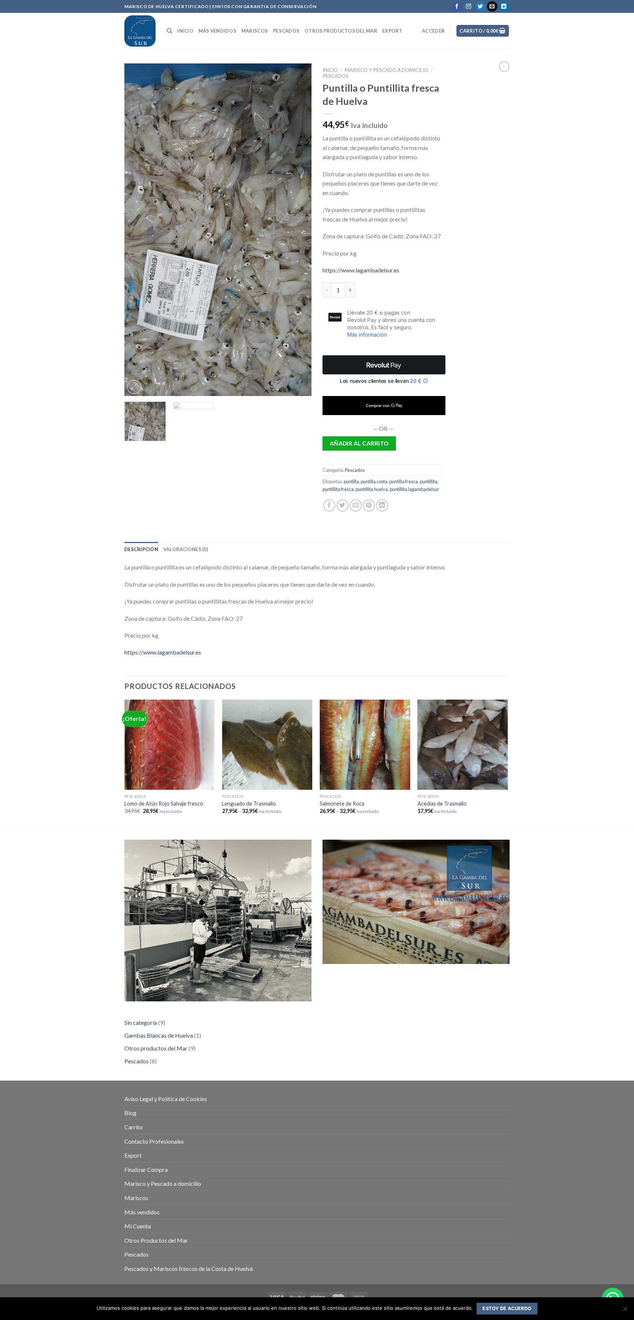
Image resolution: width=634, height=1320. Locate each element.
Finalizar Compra (146, 1169)
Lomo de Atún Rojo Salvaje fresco (163, 803)
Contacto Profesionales (154, 1141)
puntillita (428, 481)
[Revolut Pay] (384, 364)
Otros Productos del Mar (341, 31)
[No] (624, 1311)
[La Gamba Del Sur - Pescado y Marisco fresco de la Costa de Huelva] (140, 31)
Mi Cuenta (137, 1225)
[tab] (141, 549)
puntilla (351, 481)
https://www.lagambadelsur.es (361, 270)
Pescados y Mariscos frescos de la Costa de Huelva (188, 1268)
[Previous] (137, 230)
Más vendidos (217, 31)
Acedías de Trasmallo (442, 803)
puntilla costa (374, 481)
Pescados (286, 31)
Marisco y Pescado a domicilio (386, 70)
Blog (130, 1112)
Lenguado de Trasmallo (249, 803)
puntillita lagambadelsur (414, 489)
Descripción (141, 549)
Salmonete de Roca (342, 803)
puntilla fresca (403, 481)
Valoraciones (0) (185, 549)
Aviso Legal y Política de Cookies (165, 1098)
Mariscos (254, 31)
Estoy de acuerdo (506, 1308)
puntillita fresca (338, 489)
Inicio (185, 31)
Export (392, 31)
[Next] (298, 230)
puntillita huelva (372, 489)
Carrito (133, 1126)
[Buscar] (169, 31)
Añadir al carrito (359, 443)
